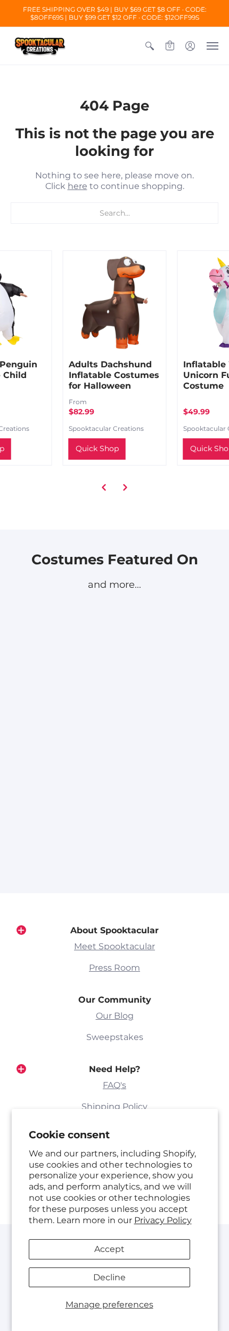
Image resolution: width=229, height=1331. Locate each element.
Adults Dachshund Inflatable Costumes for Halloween (114, 375)
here (77, 186)
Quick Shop (97, 448)
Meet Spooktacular (114, 946)
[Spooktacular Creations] (40, 46)
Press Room (114, 968)
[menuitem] (150, 46)
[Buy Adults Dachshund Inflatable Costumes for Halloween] (115, 302)
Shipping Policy (114, 1106)
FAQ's (114, 1085)
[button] (150, 46)
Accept (109, 1249)
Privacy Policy (163, 1220)
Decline (109, 1277)
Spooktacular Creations (106, 428)
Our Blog (115, 1016)
